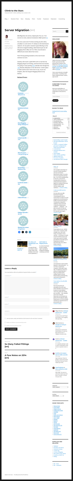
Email (7, 304)
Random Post (15, 19)
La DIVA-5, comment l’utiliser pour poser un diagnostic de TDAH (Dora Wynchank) (60, 146)
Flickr (33, 19)
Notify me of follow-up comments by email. (16, 322)
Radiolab (55, 419)
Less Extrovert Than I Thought (61, 159)
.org (18, 67)
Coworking (62, 19)
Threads (59, 66)
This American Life (58, 425)
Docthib (57, 353)
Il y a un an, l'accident (58, 157)
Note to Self (56, 433)
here (33, 65)
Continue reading (63, 187)
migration (10, 47)
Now (22, 19)
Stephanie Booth (9, 39)
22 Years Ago (56, 450)
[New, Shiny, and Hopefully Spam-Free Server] (33, 248)
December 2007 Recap (59, 447)
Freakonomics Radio (58, 410)
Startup (55, 422)
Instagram (65, 66)
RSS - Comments (57, 465)
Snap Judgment (57, 428)
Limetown (56, 430)
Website (7, 311)
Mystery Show (57, 406)
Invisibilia (56, 412)
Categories (54, 385)
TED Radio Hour (57, 431)
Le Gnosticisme (57, 149)
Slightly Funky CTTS (58, 156)
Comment (8, 275)
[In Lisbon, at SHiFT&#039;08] (22, 244)
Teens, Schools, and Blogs (59, 155)
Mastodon (54, 19)
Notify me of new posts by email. (13, 325)
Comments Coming (58, 449)
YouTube (54, 66)
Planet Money (57, 416)
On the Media (57, 407)
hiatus (10, 45)
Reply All (55, 421)
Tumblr (39, 19)
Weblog (55, 456)
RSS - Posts (56, 463)
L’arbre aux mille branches (60, 190)
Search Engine (57, 153)
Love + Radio (56, 418)
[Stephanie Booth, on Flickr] (60, 49)
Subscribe (55, 100)
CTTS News (7, 43)
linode (6, 47)
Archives (54, 394)
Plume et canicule (57, 226)
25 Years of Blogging (58, 452)
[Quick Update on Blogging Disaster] (44, 247)
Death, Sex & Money (58, 415)
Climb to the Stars (14, 10)
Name (7, 297)
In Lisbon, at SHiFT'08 (59, 455)
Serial (55, 413)
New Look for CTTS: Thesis (60, 453)
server (6, 48)
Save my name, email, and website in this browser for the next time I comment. (24, 318)
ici (47, 38)
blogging (7, 45)
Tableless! (56, 446)
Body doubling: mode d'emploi (60, 140)
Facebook (46, 19)
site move (10, 48)
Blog (6, 19)
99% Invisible (57, 424)
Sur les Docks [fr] (58, 434)
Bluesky (27, 19)
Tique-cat (56, 166)
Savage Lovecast (57, 409)
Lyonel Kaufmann (59, 367)
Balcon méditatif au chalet (61, 369)
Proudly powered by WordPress (21, 474)
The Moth (56, 427)
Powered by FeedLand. (61, 132)
